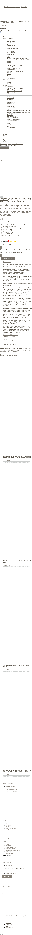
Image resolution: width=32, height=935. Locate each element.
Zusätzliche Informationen (10, 335)
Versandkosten (17, 222)
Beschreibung (7, 262)
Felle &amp (14, 351)
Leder (15, 198)
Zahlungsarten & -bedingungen (13, 850)
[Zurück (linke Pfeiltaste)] (0, 934)
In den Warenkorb (8, 258)
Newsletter (8, 829)
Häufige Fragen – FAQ (11, 847)
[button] (16, 821)
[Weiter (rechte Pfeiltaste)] (2, 934)
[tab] (17, 297)
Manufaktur (8, 826)
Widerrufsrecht (9, 853)
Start (1, 198)
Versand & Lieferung (10, 848)
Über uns (8, 823)
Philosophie (8, 825)
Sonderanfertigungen (11, 828)
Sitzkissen (7, 351)
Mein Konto (8, 845)
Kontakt (7, 844)
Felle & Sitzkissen (8, 198)
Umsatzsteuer (9, 851)
